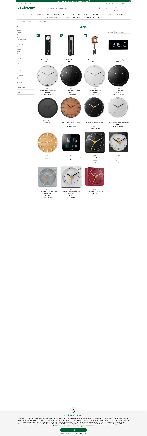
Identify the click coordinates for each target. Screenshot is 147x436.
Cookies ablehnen (65, 433)
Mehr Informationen (81, 433)
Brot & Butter (28, 3)
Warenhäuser (21, 3)
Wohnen (26, 21)
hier (116, 424)
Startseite (20, 21)
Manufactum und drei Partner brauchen (32, 418)
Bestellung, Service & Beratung (117, 3)
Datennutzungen (84, 418)
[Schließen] (130, 1)
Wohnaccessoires (34, 21)
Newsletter (35, 3)
